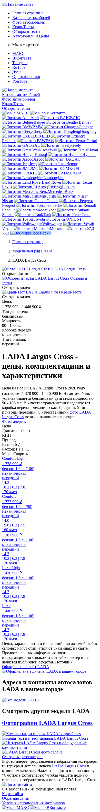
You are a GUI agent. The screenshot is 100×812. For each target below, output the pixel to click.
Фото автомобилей (28, 22)
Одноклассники (26, 76)
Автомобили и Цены (30, 36)
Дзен (16, 72)
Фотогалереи (13, 421)
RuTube (18, 67)
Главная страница (27, 13)
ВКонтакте (21, 58)
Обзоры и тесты (26, 31)
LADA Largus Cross (69, 766)
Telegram (19, 63)
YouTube (19, 81)
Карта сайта (12, 793)
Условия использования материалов (33, 803)
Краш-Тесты (23, 27)
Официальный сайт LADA (25, 666)
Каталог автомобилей (31, 17)
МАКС (18, 53)
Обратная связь (15, 798)
